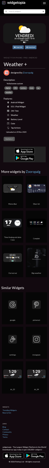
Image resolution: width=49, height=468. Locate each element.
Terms (5, 437)
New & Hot (7, 413)
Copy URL (18, 47)
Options (8, 139)
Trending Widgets (10, 410)
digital (8, 88)
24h (15, 88)
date (31, 88)
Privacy (5, 434)
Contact (6, 429)
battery (23, 88)
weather (9, 92)
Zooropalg (28, 72)
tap (38, 88)
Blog (4, 427)
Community (7, 432)
